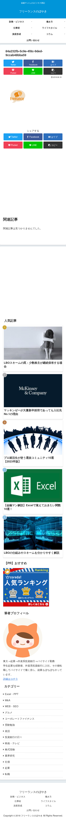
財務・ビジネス (17, 796)
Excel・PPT (11, 694)
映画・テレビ (12, 743)
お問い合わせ (33, 810)
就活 (7, 731)
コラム (48, 805)
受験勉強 (10, 725)
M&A (7, 700)
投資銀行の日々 (13, 737)
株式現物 (10, 749)
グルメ (8, 712)
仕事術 (18, 801)
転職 (7, 774)
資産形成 (18, 805)
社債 (7, 762)
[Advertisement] (33, 182)
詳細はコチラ (10, 679)
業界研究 (10, 755)
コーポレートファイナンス (19, 718)
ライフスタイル (48, 801)
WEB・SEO (11, 706)
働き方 (48, 796)
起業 (7, 768)
